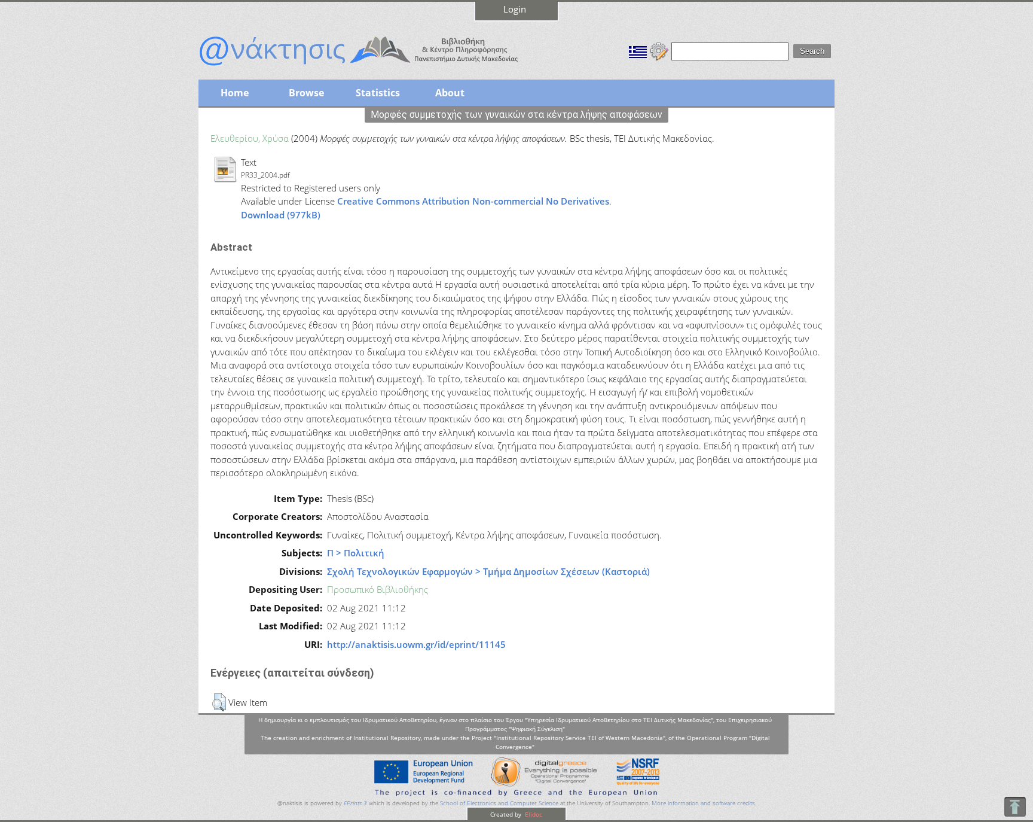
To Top (1015, 806)
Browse (306, 92)
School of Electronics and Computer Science (499, 803)
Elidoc (532, 814)
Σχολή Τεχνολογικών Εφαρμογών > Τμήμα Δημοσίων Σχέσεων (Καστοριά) (488, 571)
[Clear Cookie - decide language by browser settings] (659, 50)
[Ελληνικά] (637, 50)
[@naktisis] (377, 67)
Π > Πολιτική (355, 553)
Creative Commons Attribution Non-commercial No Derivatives (473, 201)
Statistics (378, 92)
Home (235, 92)
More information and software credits (703, 803)
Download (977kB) (280, 215)
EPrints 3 (355, 803)
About (449, 92)
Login (514, 9)
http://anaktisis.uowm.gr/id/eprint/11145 (416, 644)
